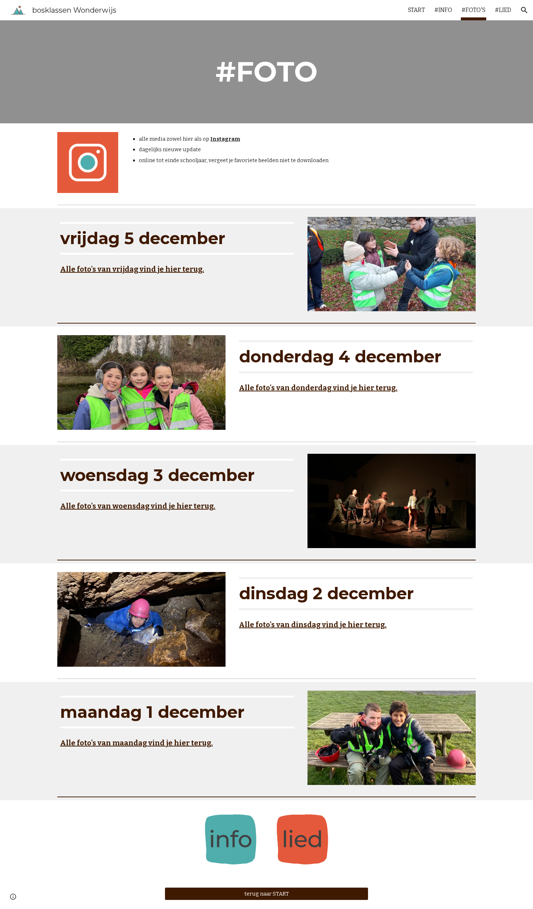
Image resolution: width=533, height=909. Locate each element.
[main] (266, 71)
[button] (524, 10)
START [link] (416, 10)
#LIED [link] (503, 10)
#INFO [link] (443, 10)
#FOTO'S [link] (474, 10)
